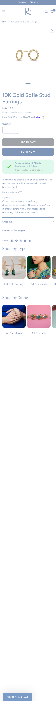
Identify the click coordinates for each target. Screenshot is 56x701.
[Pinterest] (21, 240)
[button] (17, 697)
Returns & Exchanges (13, 230)
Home (5, 22)
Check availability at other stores (28, 170)
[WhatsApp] (25, 240)
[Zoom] (51, 30)
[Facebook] (12, 240)
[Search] (46, 11)
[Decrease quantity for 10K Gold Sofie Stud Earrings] (4, 130)
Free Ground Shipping (28, 2)
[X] (16, 240)
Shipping (6, 112)
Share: (5, 241)
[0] (51, 11)
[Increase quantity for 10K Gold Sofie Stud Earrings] (15, 130)
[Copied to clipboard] (29, 240)
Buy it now (28, 151)
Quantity (6, 124)
